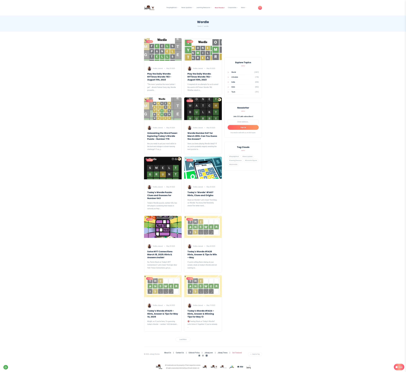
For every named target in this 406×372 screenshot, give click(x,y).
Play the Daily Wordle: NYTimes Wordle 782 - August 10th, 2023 (199, 76)
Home (200, 26)
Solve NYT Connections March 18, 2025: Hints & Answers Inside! (159, 254)
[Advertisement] (243, 47)
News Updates (186, 7)
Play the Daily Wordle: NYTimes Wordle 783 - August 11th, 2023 (159, 76)
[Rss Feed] (206, 356)
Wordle (149, 41)
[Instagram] (203, 356)
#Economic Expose (251, 160)
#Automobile (233, 164)
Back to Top (256, 354)
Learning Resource (203, 7)
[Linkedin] (199, 356)
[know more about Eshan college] (240, 367)
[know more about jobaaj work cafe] (248, 367)
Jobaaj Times (223, 353)
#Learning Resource (235, 160)
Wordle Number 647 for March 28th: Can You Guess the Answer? (202, 136)
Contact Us (180, 353)
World (233, 72)
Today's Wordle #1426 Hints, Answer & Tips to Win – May (202, 254)
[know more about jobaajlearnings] (223, 367)
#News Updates (247, 156)
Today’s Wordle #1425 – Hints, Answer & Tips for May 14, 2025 (162, 313)
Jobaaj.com (208, 353)
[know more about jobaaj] (204, 367)
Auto (233, 87)
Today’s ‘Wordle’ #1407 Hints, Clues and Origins (200, 194)
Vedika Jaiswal (158, 68)
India (233, 82)
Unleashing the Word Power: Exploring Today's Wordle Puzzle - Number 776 (162, 136)
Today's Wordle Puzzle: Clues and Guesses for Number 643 (159, 195)
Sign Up (243, 127)
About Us (167, 353)
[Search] (260, 8)
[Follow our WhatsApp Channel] (5, 367)
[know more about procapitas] (231, 367)
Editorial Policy (194, 353)
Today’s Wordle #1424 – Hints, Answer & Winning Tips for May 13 (200, 313)
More (243, 7)
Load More (183, 339)
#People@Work (234, 156)
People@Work (172, 7)
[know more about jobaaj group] (159, 367)
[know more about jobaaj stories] (214, 367)
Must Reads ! (220, 8)
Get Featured (237, 353)
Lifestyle (234, 77)
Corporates (232, 7)
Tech (233, 92)
